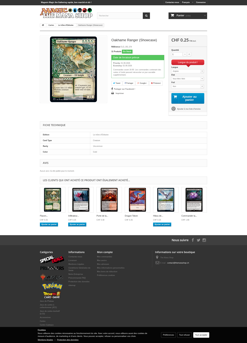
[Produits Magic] (52, 277)
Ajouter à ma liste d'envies (189, 109)
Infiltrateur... (73, 216)
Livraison (72, 260)
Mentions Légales (76, 264)
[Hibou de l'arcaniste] (166, 200)
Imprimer (120, 93)
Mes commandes (104, 257)
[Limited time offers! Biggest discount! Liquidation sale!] (52, 259)
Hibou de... (158, 216)
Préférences (168, 335)
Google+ (143, 83)
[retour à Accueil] (43, 25)
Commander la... (189, 216)
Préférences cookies (106, 275)
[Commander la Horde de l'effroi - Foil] (194, 200)
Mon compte (105, 252)
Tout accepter (201, 335)
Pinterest (157, 83)
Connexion (201, 2)
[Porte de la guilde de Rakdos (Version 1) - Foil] (109, 200)
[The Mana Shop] (66, 12)
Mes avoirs (102, 260)
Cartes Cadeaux (47, 325)
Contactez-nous (172, 2)
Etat (173, 75)
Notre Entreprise (75, 274)
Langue (175, 67)
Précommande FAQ (77, 278)
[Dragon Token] (137, 200)
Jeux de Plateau (47, 301)
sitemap (71, 285)
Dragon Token (131, 216)
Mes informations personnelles (111, 268)
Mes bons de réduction (107, 272)
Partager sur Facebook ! (124, 89)
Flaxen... (44, 216)
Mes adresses (103, 264)
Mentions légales (45, 340)
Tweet (117, 83)
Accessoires (45, 317)
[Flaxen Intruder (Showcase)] (52, 200)
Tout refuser (184, 335)
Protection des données (78, 282)
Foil (173, 82)
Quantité (175, 50)
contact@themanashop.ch (178, 263)
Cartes (42, 321)
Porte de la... (102, 216)
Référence (115, 47)
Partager (129, 83)
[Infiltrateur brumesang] (81, 200)
